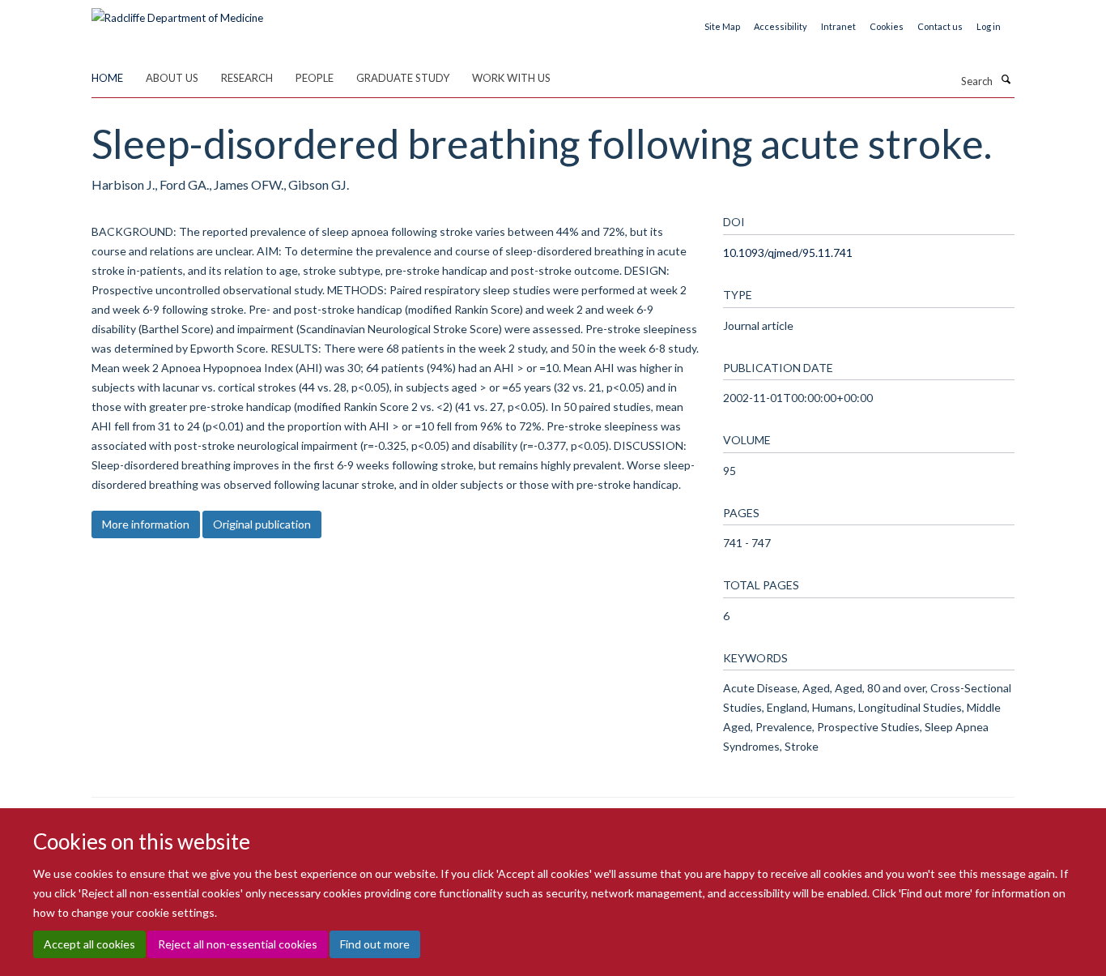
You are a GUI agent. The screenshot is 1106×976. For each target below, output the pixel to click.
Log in (988, 26)
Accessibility (780, 26)
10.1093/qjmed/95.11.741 (788, 252)
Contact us (940, 26)
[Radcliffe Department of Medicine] (177, 12)
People (315, 77)
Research (247, 77)
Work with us (511, 77)
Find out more (375, 944)
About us (172, 77)
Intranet (838, 26)
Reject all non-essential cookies (237, 944)
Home (107, 77)
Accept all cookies (89, 944)
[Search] (1006, 79)
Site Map (722, 26)
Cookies (887, 26)
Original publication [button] (262, 524)
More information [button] (145, 524)
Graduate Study (402, 77)
